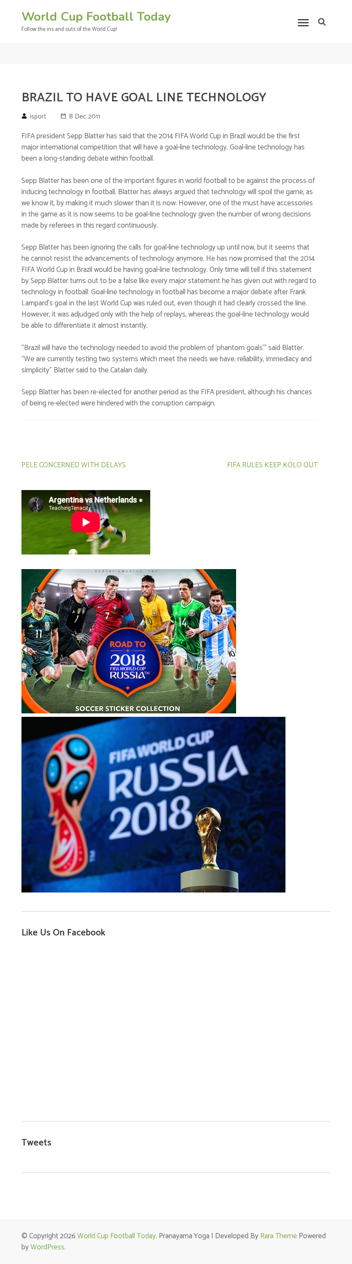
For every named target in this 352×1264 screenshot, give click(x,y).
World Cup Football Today (96, 17)
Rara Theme (278, 1236)
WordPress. (48, 1247)
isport (38, 116)
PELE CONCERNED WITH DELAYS (73, 465)
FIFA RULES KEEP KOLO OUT (272, 465)
